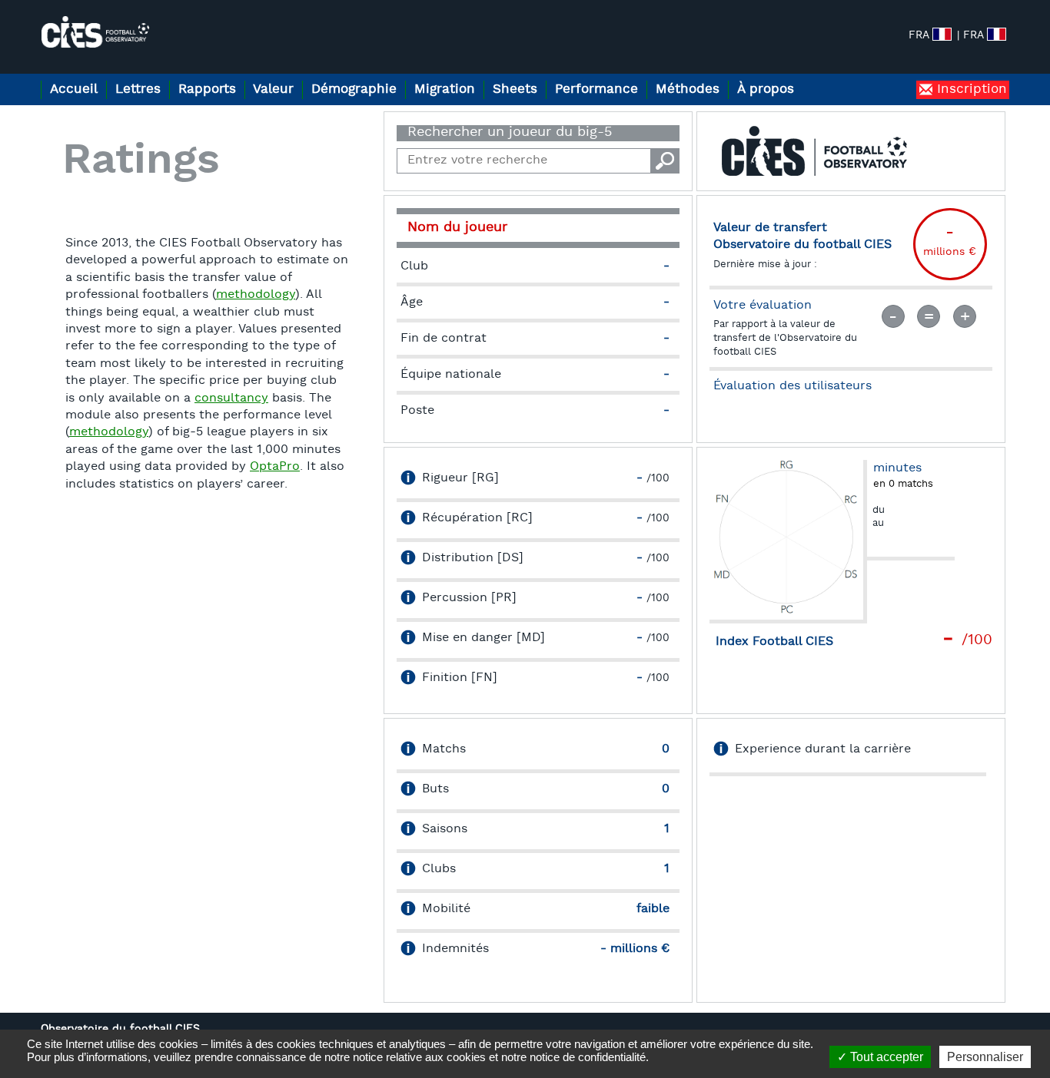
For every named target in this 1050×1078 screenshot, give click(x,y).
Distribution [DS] (472, 558)
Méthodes (687, 89)
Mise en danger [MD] (483, 638)
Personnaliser (985, 1056)
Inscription (969, 89)
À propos (765, 89)
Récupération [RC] (477, 518)
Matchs (444, 749)
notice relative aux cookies (419, 1056)
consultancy (231, 398)
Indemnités (455, 949)
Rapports (207, 89)
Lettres (138, 89)
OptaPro (275, 466)
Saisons (444, 829)
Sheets (515, 89)
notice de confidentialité (588, 1056)
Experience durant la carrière (823, 749)
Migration (444, 89)
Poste (417, 410)
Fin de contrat (443, 338)
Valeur (273, 89)
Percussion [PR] (469, 598)
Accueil (74, 89)
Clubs (439, 869)
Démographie (354, 89)
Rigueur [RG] (460, 478)
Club (414, 266)
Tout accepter (885, 1056)
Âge (411, 302)
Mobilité (446, 909)
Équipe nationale (450, 374)
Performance (596, 89)
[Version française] (996, 34)
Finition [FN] (459, 678)
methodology (255, 294)
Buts (435, 789)
